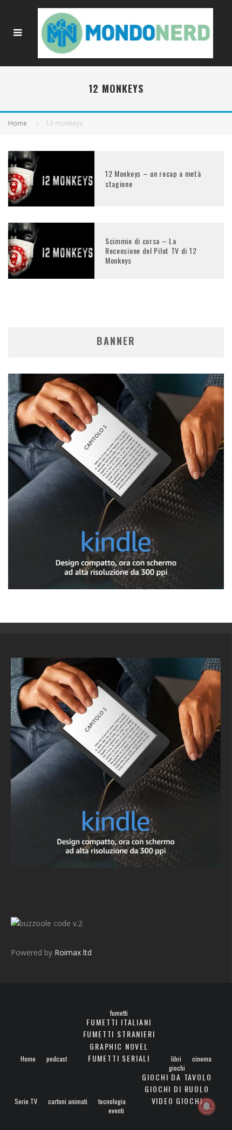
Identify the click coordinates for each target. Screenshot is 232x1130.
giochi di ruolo (177, 1088)
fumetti (119, 1013)
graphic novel (119, 1046)
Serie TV (26, 1101)
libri (176, 1059)
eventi (116, 1110)
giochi (177, 1068)
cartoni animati (67, 1101)
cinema (201, 1059)
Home (28, 1059)
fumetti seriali (119, 1058)
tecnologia (112, 1101)
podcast (56, 1059)
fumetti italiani (118, 1022)
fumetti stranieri (119, 1033)
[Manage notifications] (206, 1106)
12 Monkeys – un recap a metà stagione (153, 178)
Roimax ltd (73, 952)
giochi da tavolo (176, 1077)
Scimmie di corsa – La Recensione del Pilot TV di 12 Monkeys (150, 250)
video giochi (177, 1100)
